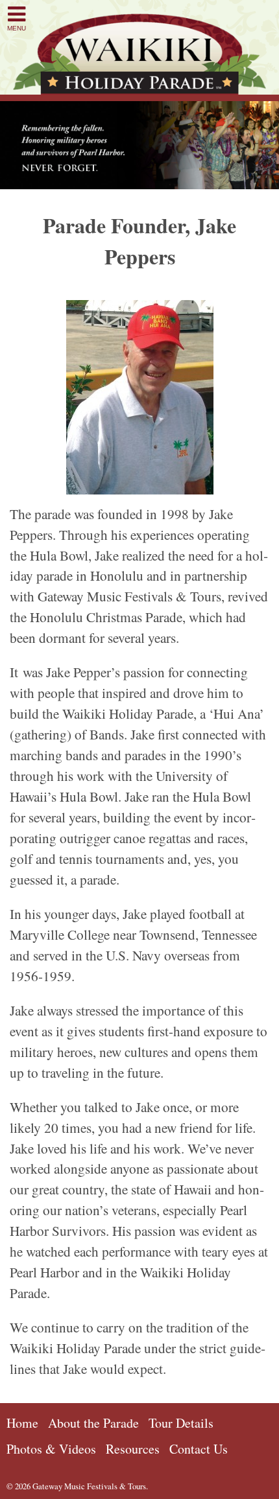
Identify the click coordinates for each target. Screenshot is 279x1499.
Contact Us (198, 1449)
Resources (133, 1449)
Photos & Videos (51, 1449)
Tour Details (181, 1423)
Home (22, 1423)
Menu (16, 28)
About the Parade (93, 1423)
